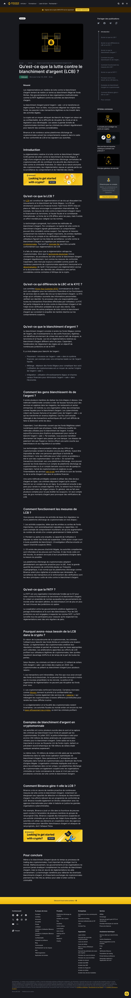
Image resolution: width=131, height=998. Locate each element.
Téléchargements (40, 953)
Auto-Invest (60, 931)
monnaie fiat (54, 244)
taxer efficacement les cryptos (37, 710)
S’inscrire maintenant (108, 197)
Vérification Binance (105, 951)
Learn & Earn (82, 935)
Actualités (38, 922)
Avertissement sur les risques (43, 948)
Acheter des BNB (83, 963)
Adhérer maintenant (82, 10)
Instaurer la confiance (41, 940)
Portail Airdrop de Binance (107, 956)
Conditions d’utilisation (82, 987)
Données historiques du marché (109, 923)
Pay (58, 921)
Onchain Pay (82, 926)
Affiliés (101, 914)
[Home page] (13, 3)
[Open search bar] (118, 3)
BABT (58, 936)
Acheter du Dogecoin (84, 967)
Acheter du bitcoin (83, 960)
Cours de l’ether (82, 944)
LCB (27, 201)
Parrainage (103, 917)
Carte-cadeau (61, 926)
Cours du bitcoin (83, 941)
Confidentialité (39, 938)
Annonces (38, 919)
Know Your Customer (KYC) (46, 289)
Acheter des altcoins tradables (87, 972)
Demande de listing (83, 918)
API (101, 948)
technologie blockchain (58, 254)
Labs (79, 923)
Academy (59, 923)
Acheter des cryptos (62, 918)
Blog (36, 943)
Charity (59, 941)
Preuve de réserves (105, 926)
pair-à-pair (50, 472)
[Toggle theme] (127, 3)
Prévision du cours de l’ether (86, 958)
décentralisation (30, 267)
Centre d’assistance (105, 939)
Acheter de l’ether (83, 970)
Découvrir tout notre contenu (64, 900)
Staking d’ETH (61, 933)
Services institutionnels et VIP (86, 921)
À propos (37, 914)
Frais (101, 946)
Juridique (38, 926)
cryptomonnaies (30, 244)
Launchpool (60, 928)
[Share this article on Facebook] (104, 23)
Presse (37, 924)
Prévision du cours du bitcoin (86, 955)
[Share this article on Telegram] (110, 23)
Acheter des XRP (83, 965)
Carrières (37, 917)
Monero (33, 692)
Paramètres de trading (106, 953)
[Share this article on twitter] (98, 23)
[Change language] (123, 3)
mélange (70, 695)
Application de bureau (41, 955)
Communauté (39, 945)
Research (59, 938)
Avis (36, 950)
